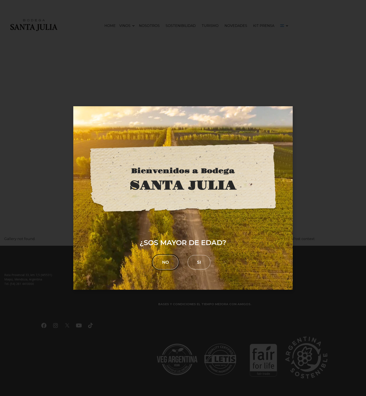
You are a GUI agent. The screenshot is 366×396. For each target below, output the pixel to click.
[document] (183, 198)
